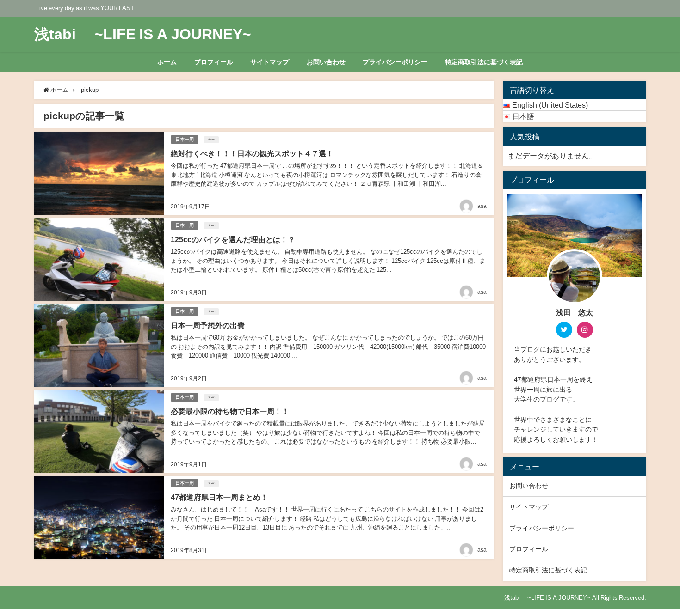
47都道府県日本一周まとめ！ (219, 497)
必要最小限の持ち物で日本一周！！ (230, 411)
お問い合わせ (326, 62)
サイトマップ (269, 62)
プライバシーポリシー (395, 62)
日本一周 (184, 139)
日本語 (523, 116)
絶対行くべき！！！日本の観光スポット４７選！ (252, 153)
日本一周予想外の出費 (208, 325)
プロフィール (213, 62)
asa (482, 206)
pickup (211, 139)
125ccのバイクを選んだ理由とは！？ (233, 239)
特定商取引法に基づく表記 (484, 62)
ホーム (167, 62)
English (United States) (550, 105)
